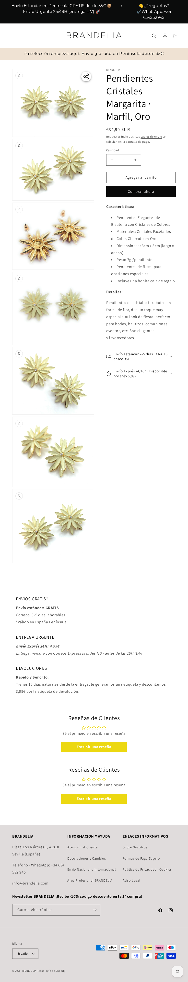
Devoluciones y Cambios (86, 858)
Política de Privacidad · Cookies (147, 869)
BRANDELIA (29, 970)
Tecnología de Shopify (51, 970)
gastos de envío (151, 136)
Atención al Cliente (82, 847)
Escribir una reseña (94, 746)
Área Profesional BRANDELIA (90, 880)
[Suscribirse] (94, 910)
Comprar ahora (141, 191)
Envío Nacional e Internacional (91, 869)
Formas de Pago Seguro (141, 858)
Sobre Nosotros (135, 847)
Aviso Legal (132, 880)
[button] (10, 36)
